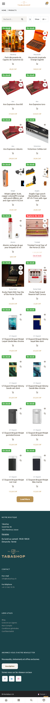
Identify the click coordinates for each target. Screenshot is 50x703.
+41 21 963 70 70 (8, 587)
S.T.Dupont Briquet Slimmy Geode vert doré (13, 387)
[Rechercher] (22, 19)
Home (4, 10)
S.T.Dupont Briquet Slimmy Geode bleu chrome (37, 387)
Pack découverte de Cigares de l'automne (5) (13, 58)
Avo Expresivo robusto (13, 149)
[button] (20, 33)
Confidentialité (8, 631)
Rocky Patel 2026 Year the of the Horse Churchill (13, 293)
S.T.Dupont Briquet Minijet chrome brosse (37, 434)
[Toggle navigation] (3, 3)
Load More (25, 499)
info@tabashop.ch (9, 579)
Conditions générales (10, 628)
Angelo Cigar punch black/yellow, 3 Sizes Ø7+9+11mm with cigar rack (37, 197)
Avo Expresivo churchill (13, 104)
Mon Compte (7, 626)
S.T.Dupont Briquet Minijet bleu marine (37, 481)
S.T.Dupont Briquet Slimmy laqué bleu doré (37, 340)
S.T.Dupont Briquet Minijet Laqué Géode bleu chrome (13, 340)
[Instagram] (18, 679)
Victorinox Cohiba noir (37, 149)
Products (12, 10)
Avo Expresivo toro (37, 104)
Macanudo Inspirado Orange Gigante (37, 58)
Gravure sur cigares (9, 623)
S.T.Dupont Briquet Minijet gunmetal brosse (13, 434)
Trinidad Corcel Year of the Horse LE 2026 (37, 246)
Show (37, 19)
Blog (3, 620)
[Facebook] (5, 679)
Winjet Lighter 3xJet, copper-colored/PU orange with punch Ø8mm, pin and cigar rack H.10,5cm (13, 197)
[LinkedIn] (12, 679)
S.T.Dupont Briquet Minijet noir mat (13, 481)
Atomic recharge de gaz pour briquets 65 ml (13, 246)
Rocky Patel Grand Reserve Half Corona (37, 293)
